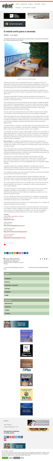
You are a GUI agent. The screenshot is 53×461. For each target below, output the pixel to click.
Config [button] (22, 457)
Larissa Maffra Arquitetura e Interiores (14, 216)
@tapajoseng (15, 261)
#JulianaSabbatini (15, 258)
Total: (5, 424)
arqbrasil (15, 35)
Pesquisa (33, 7)
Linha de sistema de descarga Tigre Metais (38, 267)
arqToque (7, 258)
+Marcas (43, 4)
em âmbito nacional (9, 433)
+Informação (37, 4)
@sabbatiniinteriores (8, 261)
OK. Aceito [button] (5, 457)
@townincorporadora (8, 262)
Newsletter (18, 7)
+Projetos (30, 4)
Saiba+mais (16, 457)
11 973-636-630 (26, 7)
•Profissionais (23, 4)
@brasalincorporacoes (15, 259)
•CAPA (17, 4)
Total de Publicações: (9, 427)
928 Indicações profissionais (11, 431)
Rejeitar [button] (10, 457)
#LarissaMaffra (7, 259)
